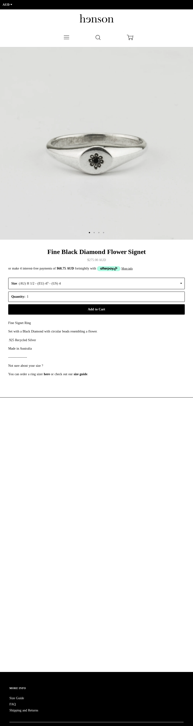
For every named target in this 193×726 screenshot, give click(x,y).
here (47, 374)
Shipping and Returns (23, 710)
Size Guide (16, 698)
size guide (80, 374)
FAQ (12, 704)
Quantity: (18, 296)
